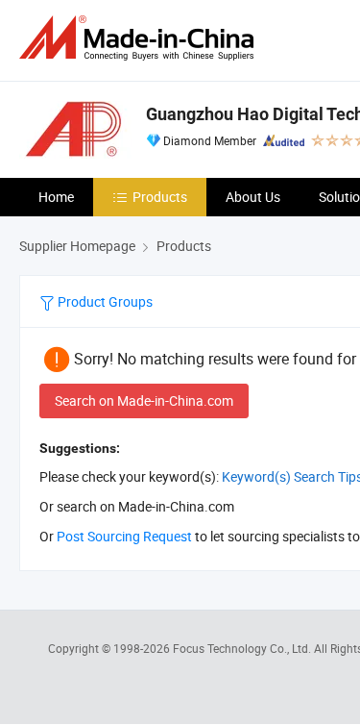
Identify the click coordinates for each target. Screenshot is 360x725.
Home (56, 197)
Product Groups (104, 301)
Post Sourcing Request (124, 536)
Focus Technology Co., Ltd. (243, 648)
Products (159, 197)
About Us (253, 197)
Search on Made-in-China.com (144, 400)
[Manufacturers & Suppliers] (140, 38)
